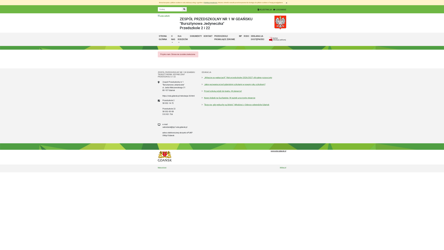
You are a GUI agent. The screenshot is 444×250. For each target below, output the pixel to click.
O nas (173, 38)
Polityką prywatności (210, 2)
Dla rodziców (183, 38)
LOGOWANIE (280, 10)
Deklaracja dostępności (257, 38)
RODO (246, 36)
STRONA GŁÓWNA (163, 38)
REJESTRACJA (265, 10)
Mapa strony (162, 167)
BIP (240, 36)
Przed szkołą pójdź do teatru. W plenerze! (223, 91)
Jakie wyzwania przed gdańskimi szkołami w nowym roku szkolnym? (234, 84)
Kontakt (208, 36)
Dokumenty (196, 36)
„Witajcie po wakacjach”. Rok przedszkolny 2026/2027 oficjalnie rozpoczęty (238, 78)
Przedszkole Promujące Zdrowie (224, 38)
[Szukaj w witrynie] (184, 9)
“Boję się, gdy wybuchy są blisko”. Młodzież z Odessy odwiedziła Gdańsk (236, 105)
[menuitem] (173, 39)
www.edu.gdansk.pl (278, 151)
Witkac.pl (283, 167)
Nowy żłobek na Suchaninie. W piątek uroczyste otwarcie (229, 98)
